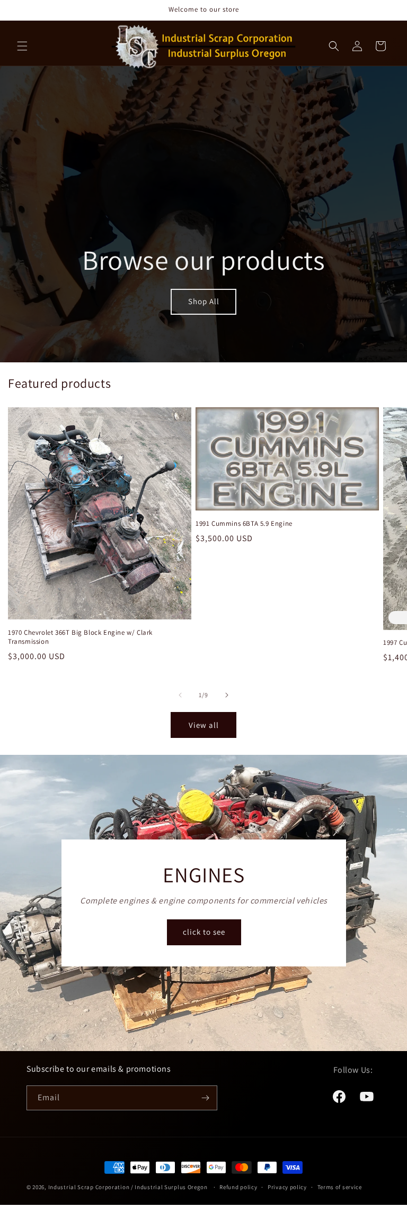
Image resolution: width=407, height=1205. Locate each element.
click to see (203, 932)
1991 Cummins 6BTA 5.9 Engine (244, 523)
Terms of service (339, 1187)
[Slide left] (180, 695)
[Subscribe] (205, 1097)
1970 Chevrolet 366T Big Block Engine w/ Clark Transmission (80, 637)
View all (204, 725)
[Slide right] (226, 695)
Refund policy (238, 1187)
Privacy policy (287, 1187)
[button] (22, 46)
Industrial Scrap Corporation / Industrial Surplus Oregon (128, 1187)
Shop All (203, 301)
